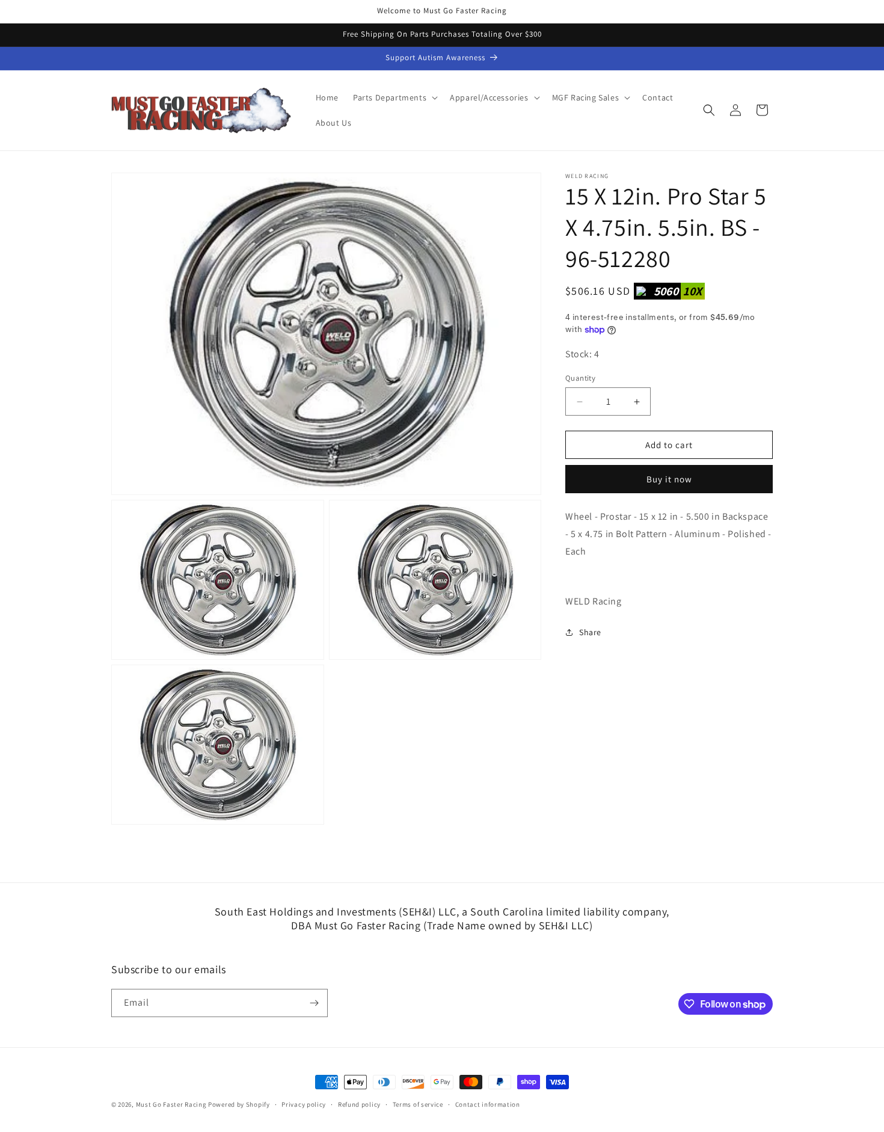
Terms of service (418, 1104)
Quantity (580, 378)
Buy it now (669, 479)
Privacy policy (303, 1104)
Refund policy (359, 1104)
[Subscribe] (314, 1003)
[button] (394, 97)
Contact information (487, 1104)
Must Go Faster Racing (172, 1104)
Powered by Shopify (239, 1104)
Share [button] (590, 632)
